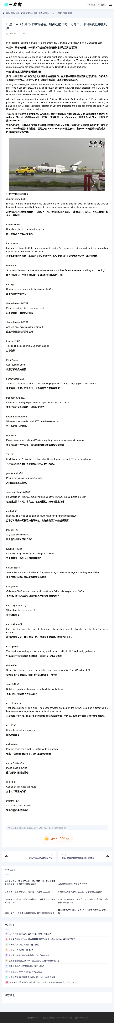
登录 (93, 5)
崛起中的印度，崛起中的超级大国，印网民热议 (29, 955)
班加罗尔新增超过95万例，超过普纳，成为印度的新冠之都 (34, 961)
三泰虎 (15, 828)
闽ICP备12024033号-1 (79, 1018)
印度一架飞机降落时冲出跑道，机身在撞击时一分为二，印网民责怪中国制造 (44, 13)
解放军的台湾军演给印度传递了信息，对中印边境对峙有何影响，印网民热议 (43, 982)
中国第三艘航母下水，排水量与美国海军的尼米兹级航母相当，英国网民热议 (42, 939)
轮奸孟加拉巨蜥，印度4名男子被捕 (24, 944)
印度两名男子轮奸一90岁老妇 (21, 950)
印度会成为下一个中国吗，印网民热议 (25, 972)
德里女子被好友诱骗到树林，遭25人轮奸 (26, 966)
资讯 (12, 13)
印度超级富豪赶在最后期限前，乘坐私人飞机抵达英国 (32, 977)
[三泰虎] (12, 5)
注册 (103, 5)
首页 (7, 13)
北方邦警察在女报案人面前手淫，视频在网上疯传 (30, 934)
